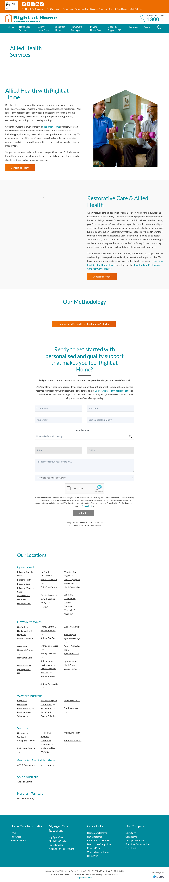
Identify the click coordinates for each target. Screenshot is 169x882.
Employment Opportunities (75, 9)
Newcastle (22, 646)
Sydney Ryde (70, 634)
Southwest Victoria (72, 740)
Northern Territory (25, 798)
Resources (16, 836)
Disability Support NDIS (114, 29)
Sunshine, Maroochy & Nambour (69, 610)
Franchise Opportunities (138, 844)
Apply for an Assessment (61, 848)
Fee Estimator (56, 844)
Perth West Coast (72, 700)
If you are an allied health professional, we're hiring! (84, 324)
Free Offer (92, 855)
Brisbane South (24, 584)
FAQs (13, 832)
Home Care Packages (76, 29)
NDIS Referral (136, 9)
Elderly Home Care (43, 29)
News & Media (18, 840)
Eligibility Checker (58, 841)
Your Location (83, 430)
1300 (155, 19)
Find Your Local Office (98, 840)
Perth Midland (24, 708)
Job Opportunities (134, 840)
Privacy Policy (87, 506)
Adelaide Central (24, 781)
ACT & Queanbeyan (26, 765)
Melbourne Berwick (26, 748)
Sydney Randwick (72, 626)
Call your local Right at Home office (113, 390)
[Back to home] (31, 18)
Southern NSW (24, 665)
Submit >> (84, 512)
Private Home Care (95, 29)
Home (11, 27)
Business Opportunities (101, 9)
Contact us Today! (20, 167)
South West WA (71, 708)
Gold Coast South (49, 587)
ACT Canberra (47, 765)
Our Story (130, 832)
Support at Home (60, 29)
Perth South (46, 708)
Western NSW (71, 669)
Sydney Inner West (49, 645)
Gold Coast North (49, 579)
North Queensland (72, 587)
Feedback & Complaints (99, 844)
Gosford (21, 627)
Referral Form (120, 9)
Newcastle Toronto (25, 650)
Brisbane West (24, 588)
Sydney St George (72, 638)
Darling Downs (24, 603)
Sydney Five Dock (49, 638)
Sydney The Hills (71, 653)
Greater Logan (47, 595)
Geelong (21, 733)
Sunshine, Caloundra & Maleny (70, 598)
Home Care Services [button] (24, 29)
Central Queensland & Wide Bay (23, 595)
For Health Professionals (33, 9)
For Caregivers (53, 9)
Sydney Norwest (48, 676)
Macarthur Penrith (25, 638)
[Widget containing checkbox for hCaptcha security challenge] (84, 488)
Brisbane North (24, 579)
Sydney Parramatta (49, 684)
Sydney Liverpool (48, 653)
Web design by (158, 873)
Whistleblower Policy (98, 851)
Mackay (44, 606)
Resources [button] (133, 27)
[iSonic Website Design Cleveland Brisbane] (158, 876)
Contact (148, 27)
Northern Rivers (24, 657)
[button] (25, 576)
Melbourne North (72, 732)
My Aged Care (56, 837)
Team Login (131, 848)
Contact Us (131, 836)
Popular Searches (84, 877)
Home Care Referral (97, 832)
